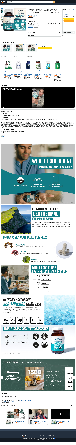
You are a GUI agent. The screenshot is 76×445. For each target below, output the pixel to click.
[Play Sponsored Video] (38, 414)
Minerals (19, 6)
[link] (19, 47)
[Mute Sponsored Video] (24, 418)
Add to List (65, 35)
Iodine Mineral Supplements (9, 401)
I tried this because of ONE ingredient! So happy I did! (13, 89)
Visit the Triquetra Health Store (33, 15)
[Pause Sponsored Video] (24, 416)
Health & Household (4, 6)
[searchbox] (31, 2)
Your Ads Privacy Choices (49, 438)
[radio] (2, 10)
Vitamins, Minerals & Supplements (12, 6)
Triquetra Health (69, 24)
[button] (2, 4)
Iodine (22, 6)
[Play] (2, 107)
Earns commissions (13, 88)
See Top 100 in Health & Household (25, 400)
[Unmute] (74, 107)
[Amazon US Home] (24, 436)
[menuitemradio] (72, 107)
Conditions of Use (25, 438)
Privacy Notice (30, 438)
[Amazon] (4, 1)
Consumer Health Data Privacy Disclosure (39, 438)
